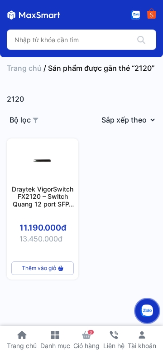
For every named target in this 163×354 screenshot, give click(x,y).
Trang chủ (24, 68)
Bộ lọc (21, 119)
